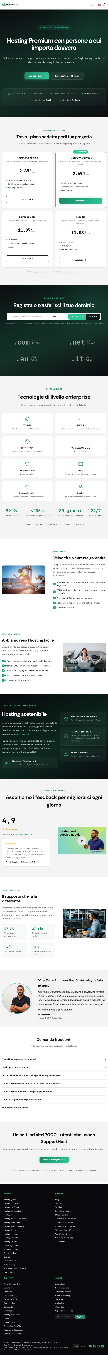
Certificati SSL (10, 1272)
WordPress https (62, 1234)
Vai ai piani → (27, 199)
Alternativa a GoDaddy (65, 1226)
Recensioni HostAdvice (13, 1330)
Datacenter (9, 1307)
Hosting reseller (10, 1215)
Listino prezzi (9, 1322)
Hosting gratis (10, 1199)
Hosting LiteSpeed (11, 1207)
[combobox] (59, 316)
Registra (93, 316)
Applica (80, 1317)
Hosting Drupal (10, 1241)
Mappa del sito (61, 1215)
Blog (57, 1199)
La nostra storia (10, 1299)
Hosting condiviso (11, 1203)
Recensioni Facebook (13, 1334)
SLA (5, 1345)
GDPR (6, 1318)
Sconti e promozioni (63, 1211)
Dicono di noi (9, 1288)
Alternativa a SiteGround (65, 1218)
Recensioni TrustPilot (12, 1326)
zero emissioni (22, 734)
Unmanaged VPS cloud (13, 1245)
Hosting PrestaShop (12, 1238)
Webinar (58, 1207)
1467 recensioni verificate (21, 834)
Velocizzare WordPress (64, 1230)
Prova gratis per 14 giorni (67, 76)
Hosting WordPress (12, 1222)
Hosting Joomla (10, 1230)
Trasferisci (77, 316)
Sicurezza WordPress (64, 1238)
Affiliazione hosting (63, 1291)
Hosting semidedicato (13, 1211)
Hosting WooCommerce (14, 1226)
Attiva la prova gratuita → (54, 1159)
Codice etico (9, 1303)
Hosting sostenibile (12, 1314)
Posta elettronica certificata (16, 1268)
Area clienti (60, 1284)
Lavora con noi (10, 1295)
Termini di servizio (14, 1345)
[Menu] (92, 4)
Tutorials (58, 1203)
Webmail (59, 1299)
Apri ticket (59, 1303)
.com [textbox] (54, 316)
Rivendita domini (11, 1261)
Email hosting (9, 1264)
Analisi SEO (60, 1241)
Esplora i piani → (37, 76)
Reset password (62, 1288)
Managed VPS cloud (12, 1249)
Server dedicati (10, 1253)
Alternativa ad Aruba (64, 1222)
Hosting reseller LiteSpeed (15, 1218)
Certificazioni (9, 1311)
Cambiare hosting (62, 1295)
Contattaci (59, 1307)
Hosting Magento (11, 1234)
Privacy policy (27, 1345)
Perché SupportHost (12, 1284)
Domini (7, 1257)
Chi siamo (8, 1291)
